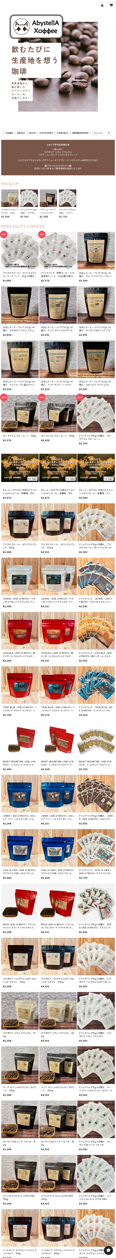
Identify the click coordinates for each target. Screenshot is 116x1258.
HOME (9, 133)
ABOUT (21, 133)
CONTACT (63, 133)
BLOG (32, 133)
